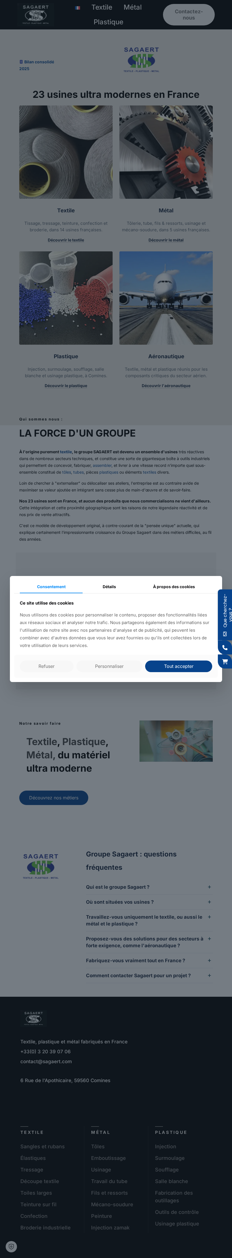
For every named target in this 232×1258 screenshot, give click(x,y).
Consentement (51, 586)
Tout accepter (179, 666)
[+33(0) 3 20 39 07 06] (225, 647)
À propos (174, 586)
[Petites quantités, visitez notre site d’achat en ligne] (225, 661)
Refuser (46, 666)
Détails (109, 586)
